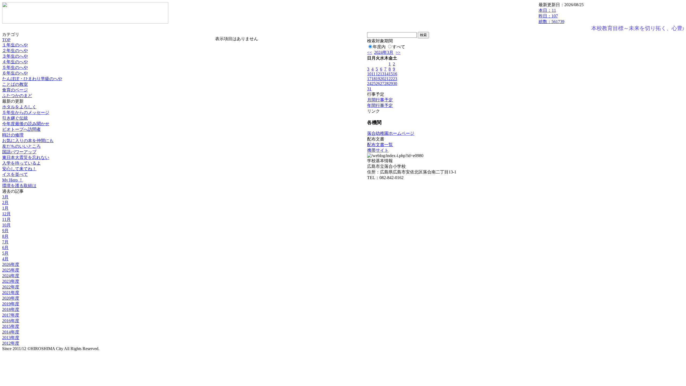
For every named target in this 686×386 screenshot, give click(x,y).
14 (386, 74)
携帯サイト (378, 150)
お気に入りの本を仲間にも (28, 140)
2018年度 (10, 309)
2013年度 (10, 337)
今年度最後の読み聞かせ (25, 123)
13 (382, 74)
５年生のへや (15, 67)
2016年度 (10, 320)
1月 (5, 208)
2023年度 (10, 281)
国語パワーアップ (19, 152)
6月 (5, 247)
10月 (6, 225)
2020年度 (10, 298)
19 (378, 78)
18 (373, 78)
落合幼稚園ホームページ (390, 133)
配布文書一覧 (380, 144)
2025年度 (10, 270)
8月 (5, 236)
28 (386, 83)
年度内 (379, 46)
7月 (5, 242)
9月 (5, 230)
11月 (6, 219)
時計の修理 (13, 135)
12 (378, 74)
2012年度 (10, 343)
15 (391, 74)
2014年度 (10, 332)
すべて (398, 46)
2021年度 (10, 292)
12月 (6, 213)
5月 (5, 253)
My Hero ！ (12, 180)
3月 (5, 197)
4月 (5, 259)
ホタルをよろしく (19, 107)
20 (382, 78)
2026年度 (10, 264)
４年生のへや (15, 62)
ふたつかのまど (17, 95)
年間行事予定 (380, 105)
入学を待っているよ (21, 163)
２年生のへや (15, 50)
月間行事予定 (380, 100)
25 (373, 83)
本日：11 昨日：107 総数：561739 (551, 16)
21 (386, 78)
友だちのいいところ (21, 146)
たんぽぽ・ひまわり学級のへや (32, 78)
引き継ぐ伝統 (15, 118)
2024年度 (10, 275)
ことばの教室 (15, 84)
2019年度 (10, 304)
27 (382, 83)
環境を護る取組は (19, 185)
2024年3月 (383, 52)
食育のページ (15, 90)
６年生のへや (15, 73)
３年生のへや (15, 56)
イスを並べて (15, 174)
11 (373, 74)
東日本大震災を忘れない (25, 157)
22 (391, 78)
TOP (6, 40)
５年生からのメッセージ (25, 112)
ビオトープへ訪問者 (21, 129)
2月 (5, 202)
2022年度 (10, 287)
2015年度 (10, 326)
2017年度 (10, 315)
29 (391, 83)
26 (378, 83)
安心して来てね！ (19, 168)
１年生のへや (15, 45)
